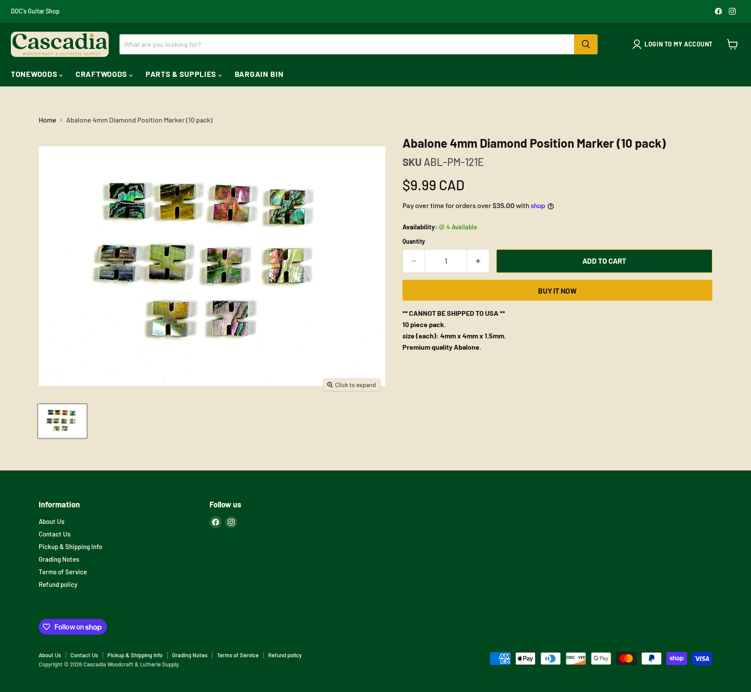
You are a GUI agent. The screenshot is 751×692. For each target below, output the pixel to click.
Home (47, 120)
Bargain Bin (259, 74)
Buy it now (557, 290)
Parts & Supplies (182, 74)
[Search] (586, 44)
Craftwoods (102, 74)
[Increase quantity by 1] (478, 261)
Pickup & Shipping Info (70, 546)
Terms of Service (63, 572)
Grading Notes (59, 559)
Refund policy (58, 584)
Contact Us (54, 534)
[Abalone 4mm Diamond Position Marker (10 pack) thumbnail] (62, 421)
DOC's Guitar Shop (35, 11)
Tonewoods (35, 74)
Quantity (413, 241)
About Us (51, 521)
